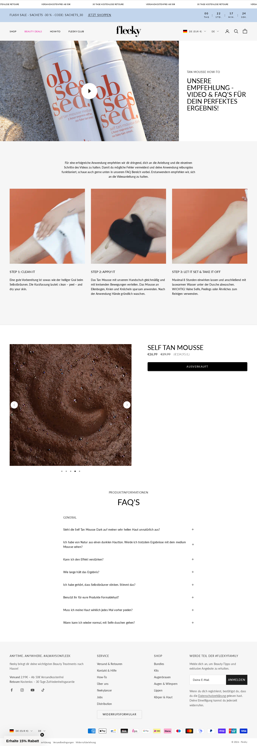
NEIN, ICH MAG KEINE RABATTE (149, 396)
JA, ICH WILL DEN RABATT (150, 383)
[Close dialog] (187, 351)
